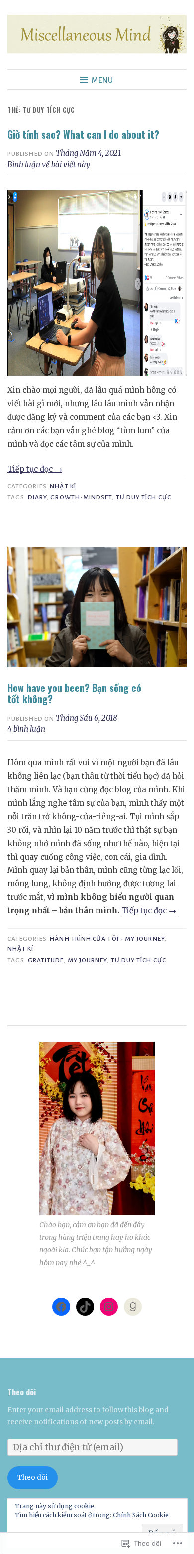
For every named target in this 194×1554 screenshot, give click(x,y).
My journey (87, 960)
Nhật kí (63, 486)
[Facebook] (61, 1307)
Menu (102, 80)
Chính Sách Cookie (141, 1515)
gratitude (46, 960)
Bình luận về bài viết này (48, 164)
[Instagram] (109, 1307)
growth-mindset (81, 497)
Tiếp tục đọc (34, 469)
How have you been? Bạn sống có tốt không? (74, 694)
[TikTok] (85, 1307)
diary (37, 497)
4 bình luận (26, 729)
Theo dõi (21, 1391)
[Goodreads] (133, 1307)
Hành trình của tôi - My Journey (107, 938)
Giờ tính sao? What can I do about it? (83, 134)
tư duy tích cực (143, 497)
